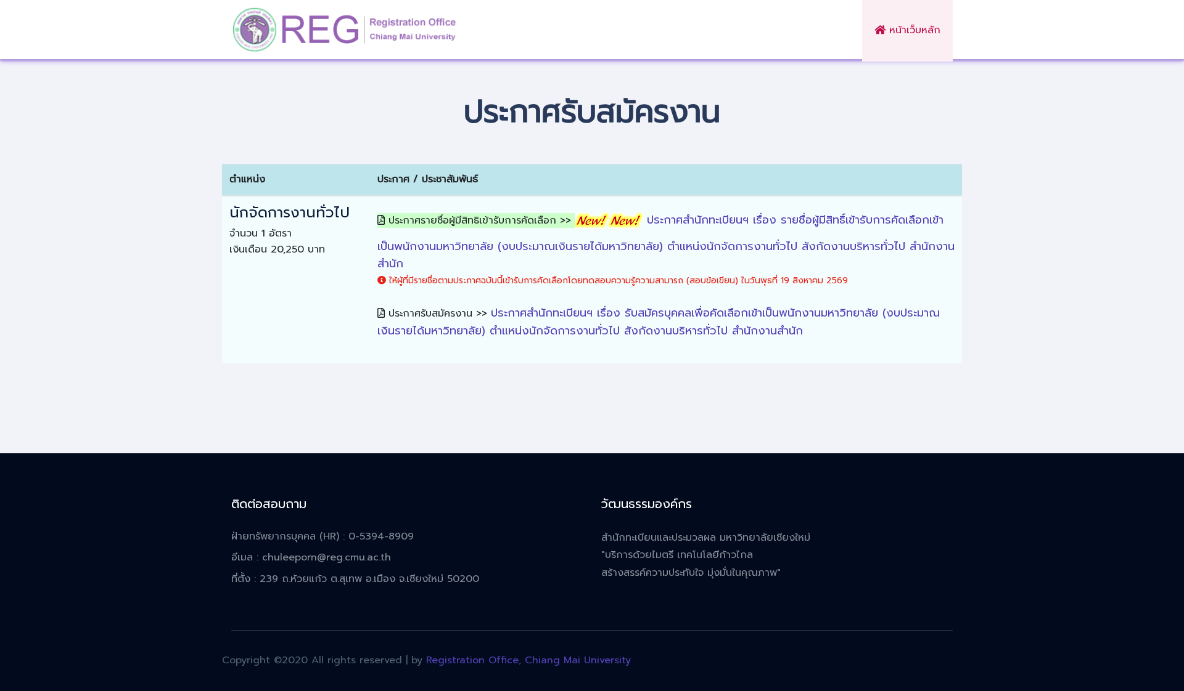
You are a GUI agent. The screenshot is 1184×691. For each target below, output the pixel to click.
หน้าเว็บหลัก (913, 30)
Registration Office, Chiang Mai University (528, 660)
